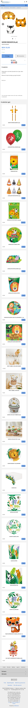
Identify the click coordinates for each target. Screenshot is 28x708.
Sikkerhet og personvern (20, 682)
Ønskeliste (21, 56)
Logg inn (18, 667)
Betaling (13, 667)
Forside (2, 7)
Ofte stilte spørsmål (17, 685)
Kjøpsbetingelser (10, 682)
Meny (3, 5)
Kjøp (8, 56)
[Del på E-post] (16, 62)
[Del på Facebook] (12, 62)
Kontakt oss (23, 667)
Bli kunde (8, 667)
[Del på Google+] (14, 62)
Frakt (5, 682)
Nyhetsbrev (10, 685)
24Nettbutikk (16, 705)
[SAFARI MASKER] (14, 23)
